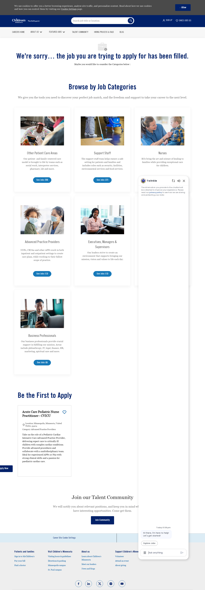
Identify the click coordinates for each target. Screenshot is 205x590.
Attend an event (122, 561)
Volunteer (119, 556)
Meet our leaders (89, 564)
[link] (102, 520)
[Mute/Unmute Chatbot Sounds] (179, 181)
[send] (182, 552)
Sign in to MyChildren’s (24, 556)
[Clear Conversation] (173, 181)
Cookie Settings (69, 9)
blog (122, 32)
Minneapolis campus (57, 565)
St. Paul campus (55, 570)
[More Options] (145, 552)
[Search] (130, 20)
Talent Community (80, 32)
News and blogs (88, 569)
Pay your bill (19, 561)
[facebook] (78, 583)
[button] (167, 20)
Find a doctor (20, 565)
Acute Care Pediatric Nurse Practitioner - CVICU (40, 413)
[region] (163, 366)
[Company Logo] (26, 20)
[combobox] (102, 20)
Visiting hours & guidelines (59, 556)
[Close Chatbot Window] (184, 181)
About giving (120, 565)
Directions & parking (57, 561)
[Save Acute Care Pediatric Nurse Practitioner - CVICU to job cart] (64, 412)
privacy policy (155, 192)
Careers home (18, 32)
